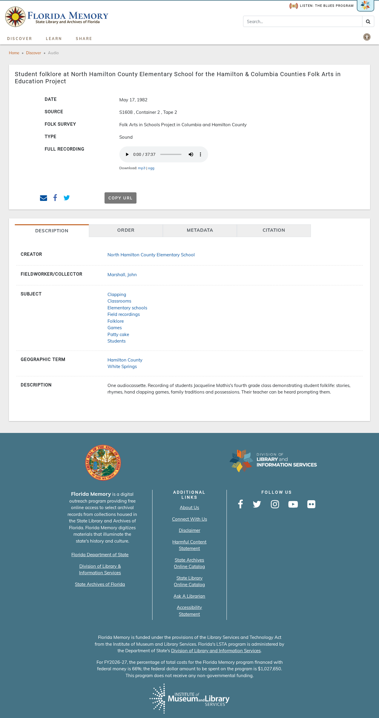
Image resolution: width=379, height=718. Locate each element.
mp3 (141, 168)
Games (114, 327)
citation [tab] (274, 230)
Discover (19, 38)
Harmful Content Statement (189, 545)
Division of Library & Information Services (100, 569)
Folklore (115, 321)
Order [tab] (126, 230)
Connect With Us (189, 519)
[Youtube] (293, 504)
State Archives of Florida (100, 584)
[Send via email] (43, 199)
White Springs (122, 366)
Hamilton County (124, 360)
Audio (53, 52)
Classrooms (119, 301)
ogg (151, 168)
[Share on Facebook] (55, 199)
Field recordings (123, 314)
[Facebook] (240, 504)
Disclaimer (189, 530)
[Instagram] (275, 504)
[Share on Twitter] (66, 199)
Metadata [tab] (200, 230)
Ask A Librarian (189, 596)
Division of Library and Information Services (216, 650)
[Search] (368, 21)
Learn (54, 38)
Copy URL (120, 198)
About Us (189, 507)
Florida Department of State (100, 554)
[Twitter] (257, 504)
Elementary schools (127, 308)
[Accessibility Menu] (367, 36)
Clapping (116, 294)
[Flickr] (311, 504)
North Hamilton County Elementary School (151, 255)
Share (84, 38)
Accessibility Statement (189, 611)
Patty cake (118, 334)
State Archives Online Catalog (189, 563)
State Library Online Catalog (189, 581)
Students (116, 341)
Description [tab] (51, 231)
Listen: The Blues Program (327, 6)
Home (14, 52)
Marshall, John (122, 274)
